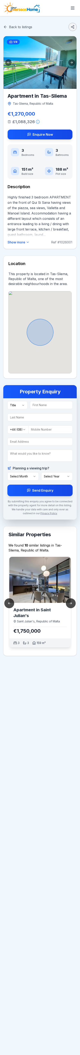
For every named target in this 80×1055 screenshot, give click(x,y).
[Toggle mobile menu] (73, 8)
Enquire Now (43, 134)
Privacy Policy (48, 513)
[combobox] (17, 405)
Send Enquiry (42, 490)
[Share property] (73, 27)
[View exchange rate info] (38, 122)
